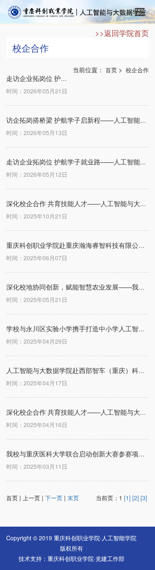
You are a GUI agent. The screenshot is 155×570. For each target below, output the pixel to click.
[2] (135, 498)
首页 (111, 70)
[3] (144, 498)
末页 (73, 498)
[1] (127, 498)
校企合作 (137, 70)
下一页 (53, 498)
